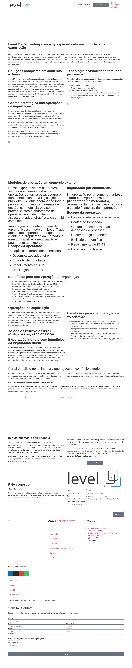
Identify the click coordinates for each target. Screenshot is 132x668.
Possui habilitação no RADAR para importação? (26, 639)
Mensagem (12, 643)
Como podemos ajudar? (76, 502)
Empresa (89, 496)
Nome (69, 490)
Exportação (54, 539)
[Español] (114, 7)
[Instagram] (16, 573)
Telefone (70, 496)
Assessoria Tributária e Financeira (62, 548)
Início (80, 5)
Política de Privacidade (18, 595)
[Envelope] (21, 573)
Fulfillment (53, 543)
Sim (11, 641)
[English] (114, 2)
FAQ (51, 562)
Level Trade (14, 581)
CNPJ (10, 634)
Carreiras (53, 553)
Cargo (107, 496)
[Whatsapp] (26, 573)
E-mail (88, 490)
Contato (87, 5)
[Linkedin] (10, 573)
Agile (12, 585)
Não (17, 641)
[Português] (115, 5)
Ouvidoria (13, 590)
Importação (54, 534)
